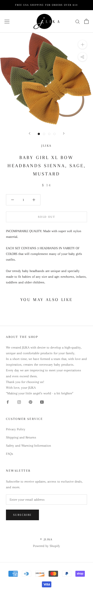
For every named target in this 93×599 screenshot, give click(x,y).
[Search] (77, 21)
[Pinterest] (30, 402)
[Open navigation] (6, 21)
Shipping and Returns (21, 437)
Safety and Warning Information (28, 445)
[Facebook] (7, 402)
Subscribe (22, 515)
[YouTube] (42, 402)
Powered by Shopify (46, 546)
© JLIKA (46, 539)
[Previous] (29, 133)
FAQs (9, 454)
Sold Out (46, 216)
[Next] (63, 133)
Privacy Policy (15, 429)
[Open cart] (86, 21)
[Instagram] (19, 402)
